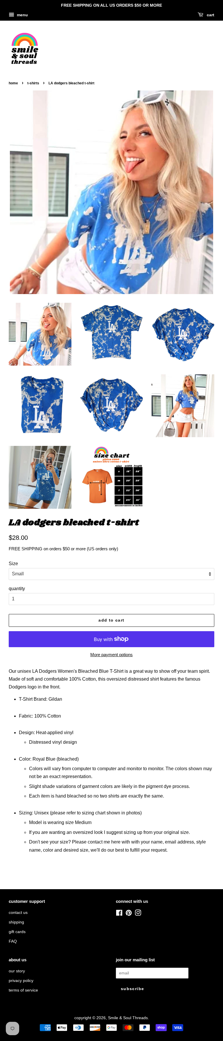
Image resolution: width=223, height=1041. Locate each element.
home (13, 83)
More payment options (111, 654)
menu (22, 15)
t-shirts (33, 83)
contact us (18, 912)
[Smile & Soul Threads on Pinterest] (128, 914)
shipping (16, 922)
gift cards (17, 932)
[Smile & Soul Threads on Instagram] (138, 914)
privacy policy (21, 980)
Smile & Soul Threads (128, 1018)
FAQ (13, 941)
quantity (17, 588)
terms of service (23, 990)
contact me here (104, 841)
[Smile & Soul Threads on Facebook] (119, 914)
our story (17, 971)
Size (13, 563)
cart (210, 15)
